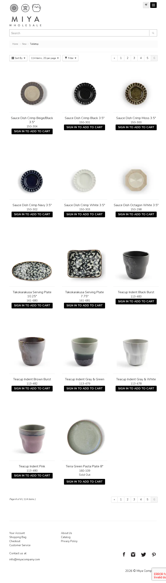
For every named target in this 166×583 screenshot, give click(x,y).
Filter (70, 58)
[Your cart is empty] (146, 5)
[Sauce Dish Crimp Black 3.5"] (84, 87)
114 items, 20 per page (43, 58)
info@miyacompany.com (24, 559)
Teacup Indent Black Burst (136, 292)
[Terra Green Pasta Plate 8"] (84, 436)
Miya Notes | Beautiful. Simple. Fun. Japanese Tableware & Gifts (29, 15)
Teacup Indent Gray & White (136, 379)
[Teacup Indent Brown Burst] (32, 348)
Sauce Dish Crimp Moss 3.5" (136, 118)
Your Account (17, 533)
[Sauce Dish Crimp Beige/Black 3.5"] (32, 87)
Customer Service (19, 545)
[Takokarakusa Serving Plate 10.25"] (32, 261)
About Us (66, 533)
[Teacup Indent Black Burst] (136, 261)
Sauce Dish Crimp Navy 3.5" (32, 205)
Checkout (14, 541)
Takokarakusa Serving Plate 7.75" (84, 294)
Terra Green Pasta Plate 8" (84, 466)
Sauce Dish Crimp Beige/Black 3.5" (32, 120)
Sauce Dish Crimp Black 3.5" (84, 118)
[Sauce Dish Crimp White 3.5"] (84, 174)
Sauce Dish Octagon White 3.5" (136, 205)
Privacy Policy (69, 541)
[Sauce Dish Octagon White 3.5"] (136, 174)
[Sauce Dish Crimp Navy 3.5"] (32, 174)
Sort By (18, 58)
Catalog (65, 537)
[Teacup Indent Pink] (32, 436)
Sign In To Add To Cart (32, 131)
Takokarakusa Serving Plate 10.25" (32, 294)
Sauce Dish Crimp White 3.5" (84, 205)
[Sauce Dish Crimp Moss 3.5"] (136, 87)
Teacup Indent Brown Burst (32, 379)
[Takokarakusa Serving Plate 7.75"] (84, 261)
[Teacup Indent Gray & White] (136, 348)
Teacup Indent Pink (32, 466)
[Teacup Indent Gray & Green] (84, 348)
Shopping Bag (17, 537)
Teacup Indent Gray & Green (84, 379)
